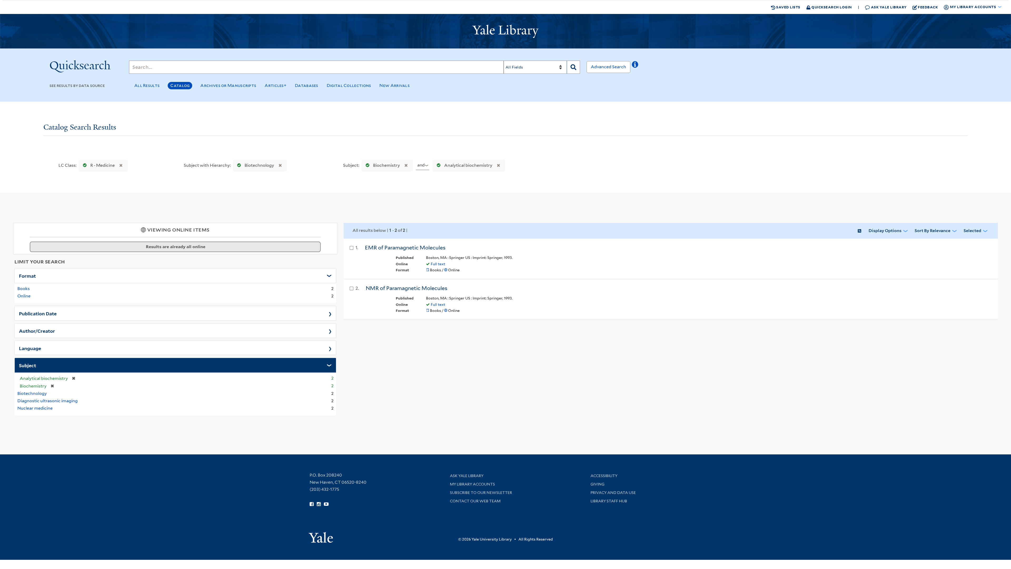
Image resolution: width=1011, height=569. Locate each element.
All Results (147, 85)
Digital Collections (349, 85)
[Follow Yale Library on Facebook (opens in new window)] (312, 504)
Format (27, 275)
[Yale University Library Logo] (505, 31)
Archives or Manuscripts (228, 85)
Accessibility (604, 476)
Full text (438, 264)
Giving (597, 484)
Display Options (885, 230)
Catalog (180, 85)
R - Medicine (103, 165)
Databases (306, 85)
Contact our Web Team (475, 501)
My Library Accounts (472, 484)
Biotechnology (259, 165)
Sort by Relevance (932, 230)
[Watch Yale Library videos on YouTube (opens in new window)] (326, 504)
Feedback (928, 6)
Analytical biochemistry (468, 165)
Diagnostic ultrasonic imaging (47, 400)
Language (30, 348)
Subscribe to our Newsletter (481, 492)
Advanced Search (608, 66)
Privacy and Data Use (613, 492)
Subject (27, 365)
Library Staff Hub (609, 501)
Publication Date (38, 313)
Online (24, 295)
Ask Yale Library (888, 6)
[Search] (573, 67)
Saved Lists (787, 6)
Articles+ (275, 85)
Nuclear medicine (35, 408)
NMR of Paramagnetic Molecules (406, 288)
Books (23, 288)
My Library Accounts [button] (973, 6)
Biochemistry (386, 165)
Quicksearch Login (831, 6)
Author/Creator (37, 330)
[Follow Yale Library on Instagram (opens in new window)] (319, 504)
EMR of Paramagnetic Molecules (405, 247)
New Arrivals (394, 85)
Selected (972, 230)
